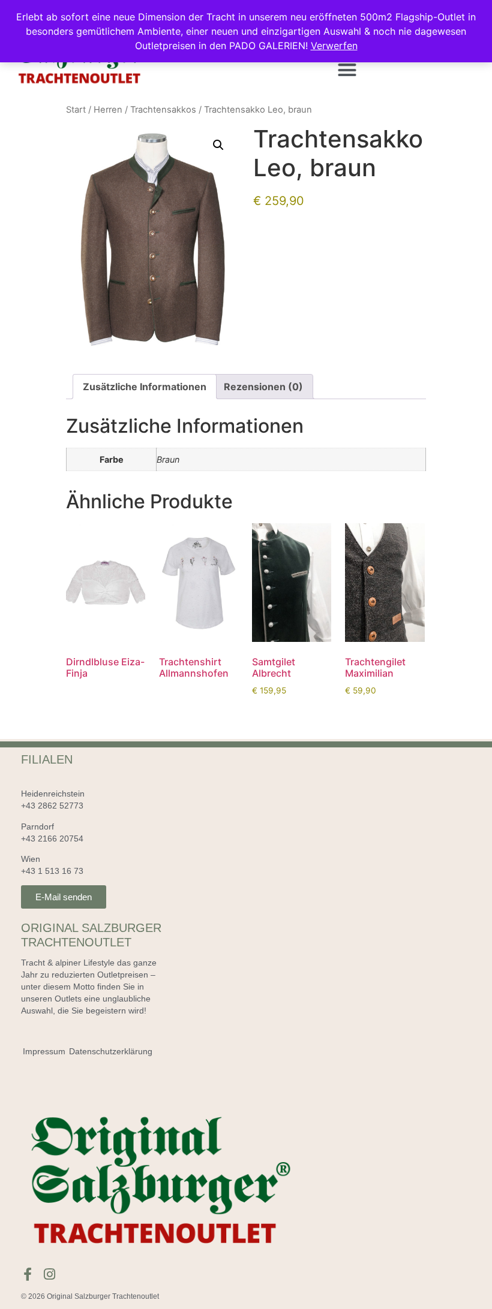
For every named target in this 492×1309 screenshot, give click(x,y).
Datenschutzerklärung (110, 1051)
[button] (347, 70)
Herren (108, 109)
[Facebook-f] (27, 1274)
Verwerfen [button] (334, 46)
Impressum (44, 1051)
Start (76, 109)
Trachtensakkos (163, 109)
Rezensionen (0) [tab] (263, 387)
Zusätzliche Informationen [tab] (144, 387)
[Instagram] (49, 1274)
